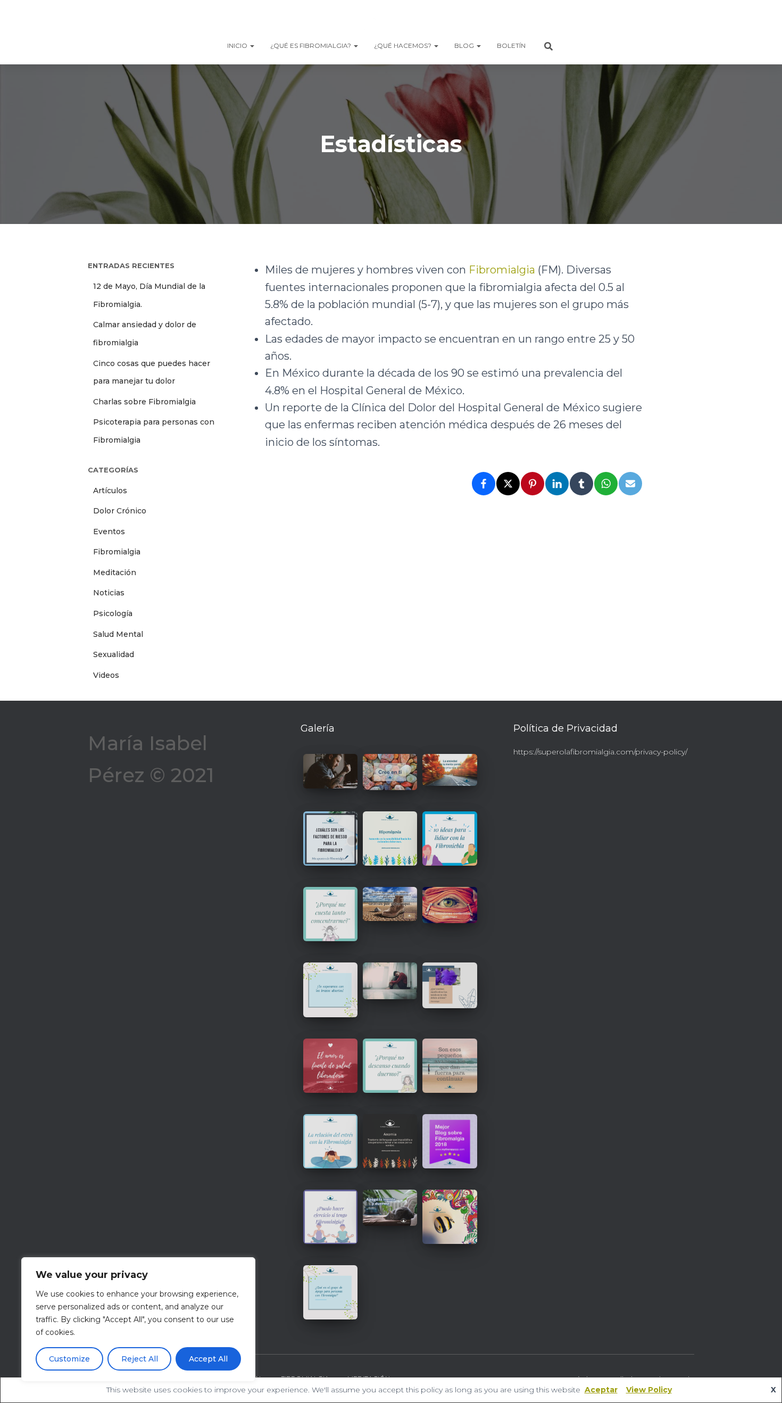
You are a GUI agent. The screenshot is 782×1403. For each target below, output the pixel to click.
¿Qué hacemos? (403, 45)
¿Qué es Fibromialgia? (311, 45)
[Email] (630, 483)
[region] (138, 1319)
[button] (251, 45)
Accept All (208, 1359)
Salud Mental (118, 634)
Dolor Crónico (119, 511)
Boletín (511, 45)
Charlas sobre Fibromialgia (144, 401)
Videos (106, 675)
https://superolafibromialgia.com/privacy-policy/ (600, 752)
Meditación (114, 572)
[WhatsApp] (606, 483)
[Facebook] (483, 483)
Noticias (108, 592)
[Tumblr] (581, 483)
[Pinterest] (532, 483)
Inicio (238, 45)
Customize (69, 1359)
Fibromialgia (116, 552)
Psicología (112, 613)
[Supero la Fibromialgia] (391, 18)
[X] (508, 483)
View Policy (649, 1389)
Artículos (110, 490)
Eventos (109, 531)
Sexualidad (113, 654)
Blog (465, 45)
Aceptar (601, 1389)
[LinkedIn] (557, 483)
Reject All (139, 1359)
